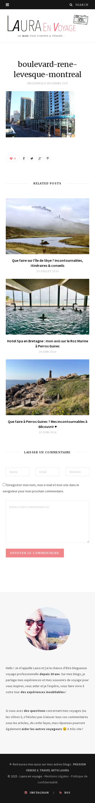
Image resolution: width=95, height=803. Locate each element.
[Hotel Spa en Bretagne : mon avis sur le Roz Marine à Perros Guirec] (47, 307)
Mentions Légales (57, 776)
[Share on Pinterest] (47, 158)
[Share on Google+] (39, 158)
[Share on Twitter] (31, 158)
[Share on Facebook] (24, 158)
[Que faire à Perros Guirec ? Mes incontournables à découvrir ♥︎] (47, 387)
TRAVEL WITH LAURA (54, 770)
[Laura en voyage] (47, 26)
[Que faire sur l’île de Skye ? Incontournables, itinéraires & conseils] (47, 226)
